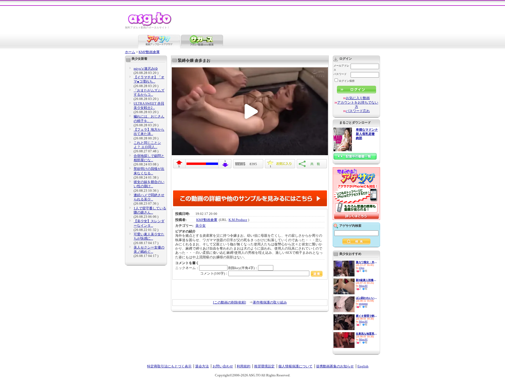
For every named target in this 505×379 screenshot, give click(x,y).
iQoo (361, 267)
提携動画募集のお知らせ (335, 366)
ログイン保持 (347, 80)
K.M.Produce (238, 220)
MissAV (363, 285)
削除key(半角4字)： (243, 268)
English (362, 366)
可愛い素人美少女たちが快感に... (149, 236)
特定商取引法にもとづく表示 (169, 366)
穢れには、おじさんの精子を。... (149, 118)
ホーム (130, 52)
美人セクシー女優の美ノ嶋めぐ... (149, 249)
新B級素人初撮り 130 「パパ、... (366, 280)
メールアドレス (341, 67)
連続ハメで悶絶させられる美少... (149, 197)
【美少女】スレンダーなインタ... (149, 223)
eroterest (363, 303)
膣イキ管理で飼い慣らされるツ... (366, 315)
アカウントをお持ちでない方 (357, 104)
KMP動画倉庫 (149, 52)
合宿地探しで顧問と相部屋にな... (149, 158)
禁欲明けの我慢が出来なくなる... (149, 171)
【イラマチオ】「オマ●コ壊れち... (149, 79)
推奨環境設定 (264, 366)
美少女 (200, 226)
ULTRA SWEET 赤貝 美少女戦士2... (149, 106)
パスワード (340, 74)
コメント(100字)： (214, 273)
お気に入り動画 (358, 98)
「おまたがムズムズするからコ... (149, 92)
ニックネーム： (187, 268)
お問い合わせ (223, 366)
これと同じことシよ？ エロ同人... (147, 145)
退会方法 (202, 366)
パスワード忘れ (358, 111)
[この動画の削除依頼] (229, 302)
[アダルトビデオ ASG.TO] (150, 25)
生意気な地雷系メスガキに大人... (366, 333)
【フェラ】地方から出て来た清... (149, 132)
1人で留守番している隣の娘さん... (150, 210)
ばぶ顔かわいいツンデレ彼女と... (366, 297)
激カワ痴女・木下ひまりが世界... (366, 262)
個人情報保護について (295, 366)
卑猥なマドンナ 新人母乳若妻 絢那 (367, 134)
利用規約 (243, 366)
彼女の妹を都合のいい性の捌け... (149, 184)
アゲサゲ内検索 (350, 226)
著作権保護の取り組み (270, 302)
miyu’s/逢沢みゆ (146, 68)
